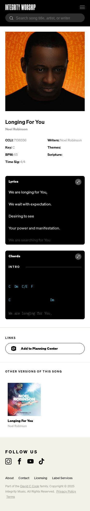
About (9, 478)
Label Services (62, 478)
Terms (10, 497)
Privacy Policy (66, 491)
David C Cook (29, 486)
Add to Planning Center (39, 348)
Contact (23, 478)
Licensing (40, 478)
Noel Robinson (16, 129)
